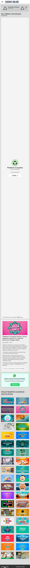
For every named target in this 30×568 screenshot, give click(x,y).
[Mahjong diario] (7, 461)
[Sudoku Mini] (22, 478)
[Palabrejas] (7, 435)
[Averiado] (22, 503)
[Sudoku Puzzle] (22, 546)
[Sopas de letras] (7, 521)
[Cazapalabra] (22, 426)
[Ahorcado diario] (22, 495)
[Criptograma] (7, 409)
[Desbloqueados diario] (7, 512)
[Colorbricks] (7, 495)
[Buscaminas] (22, 512)
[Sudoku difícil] (22, 555)
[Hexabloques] (22, 486)
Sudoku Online (12, 2)
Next (28, 8)
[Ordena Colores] (22, 469)
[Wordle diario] (7, 452)
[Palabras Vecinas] (22, 401)
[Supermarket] (7, 469)
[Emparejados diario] (22, 521)
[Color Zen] (22, 418)
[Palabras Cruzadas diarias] (22, 409)
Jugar (14, 175)
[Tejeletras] (22, 435)
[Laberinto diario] (22, 538)
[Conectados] (7, 486)
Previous (2, 8)
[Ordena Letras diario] (22, 529)
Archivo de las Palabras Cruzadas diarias (13, 368)
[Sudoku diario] (7, 555)
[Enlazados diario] (7, 503)
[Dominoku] (7, 426)
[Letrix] (7, 401)
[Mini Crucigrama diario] (22, 443)
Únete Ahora (15, 384)
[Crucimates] (22, 452)
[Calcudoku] (7, 546)
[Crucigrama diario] (7, 443)
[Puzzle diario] (7, 529)
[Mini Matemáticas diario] (7, 538)
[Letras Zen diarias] (7, 418)
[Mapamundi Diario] (7, 478)
